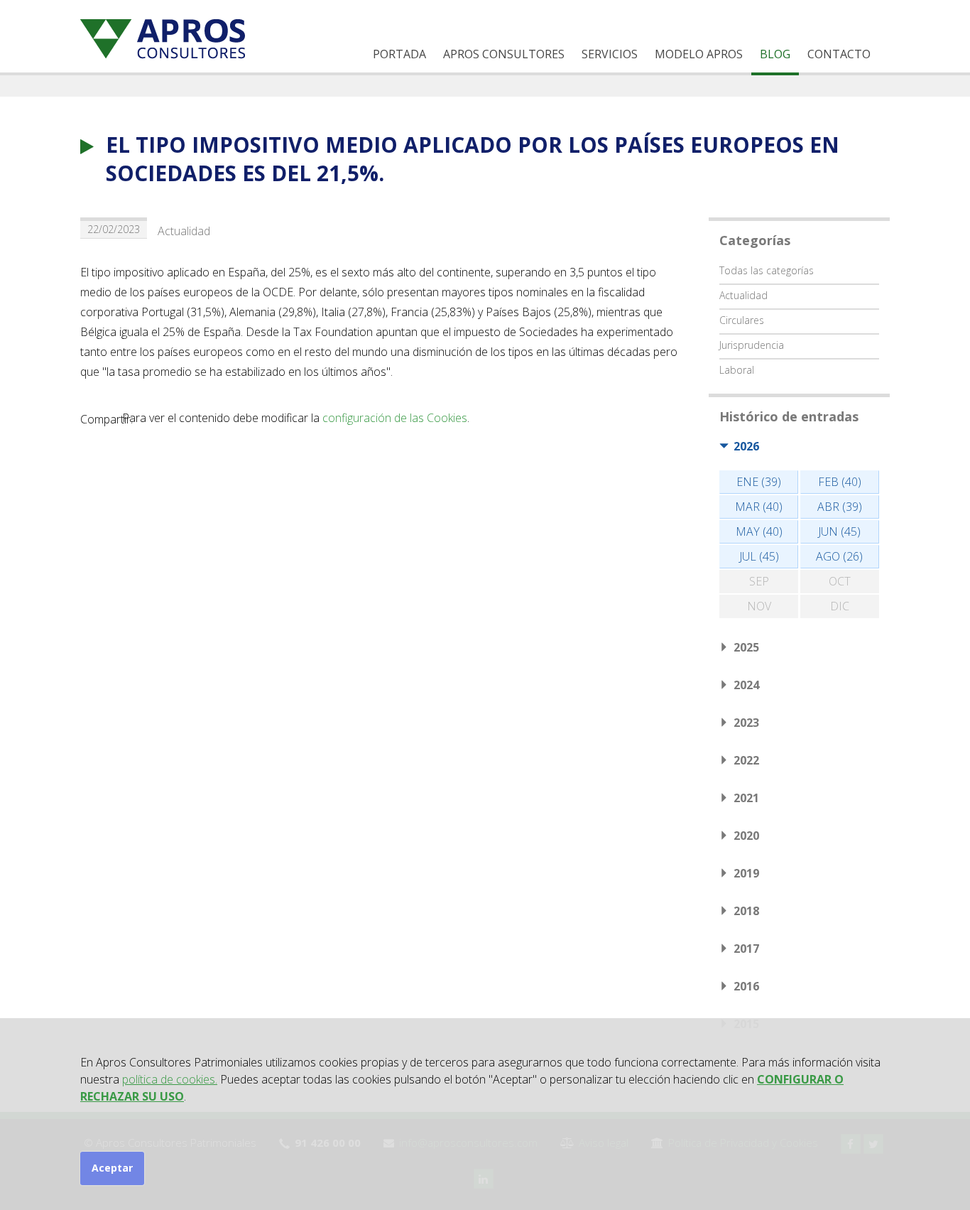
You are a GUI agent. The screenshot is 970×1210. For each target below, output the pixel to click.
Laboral (736, 370)
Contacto (839, 54)
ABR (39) (839, 506)
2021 (746, 798)
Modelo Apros (699, 54)
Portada (399, 54)
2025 (746, 647)
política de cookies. (169, 1079)
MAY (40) (759, 531)
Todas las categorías (766, 270)
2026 (746, 446)
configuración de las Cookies (394, 418)
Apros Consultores (504, 54)
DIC (839, 606)
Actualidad (184, 231)
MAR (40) (759, 506)
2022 (746, 760)
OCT (840, 581)
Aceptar (112, 1167)
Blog (775, 54)
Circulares (741, 320)
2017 (746, 948)
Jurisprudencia (751, 345)
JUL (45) (759, 556)
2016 (746, 986)
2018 (746, 911)
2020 (746, 835)
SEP (759, 581)
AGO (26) (839, 556)
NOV (759, 606)
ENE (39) (758, 482)
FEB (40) (839, 482)
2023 (746, 722)
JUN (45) (839, 531)
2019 (746, 873)
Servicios (610, 54)
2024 (746, 685)
